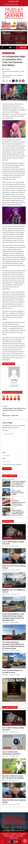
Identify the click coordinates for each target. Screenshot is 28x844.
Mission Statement (9, 836)
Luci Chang (5, 546)
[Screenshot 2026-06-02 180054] (14, 37)
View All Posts (14, 386)
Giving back (22, 834)
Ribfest (17, 112)
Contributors (5, 834)
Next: (10, 414)
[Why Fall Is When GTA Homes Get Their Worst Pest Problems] (14, 766)
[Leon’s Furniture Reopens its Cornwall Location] (14, 660)
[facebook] (9, 842)
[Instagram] (14, 842)
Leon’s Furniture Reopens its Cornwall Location (6, 492)
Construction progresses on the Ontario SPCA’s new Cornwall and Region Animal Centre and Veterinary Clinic (6, 483)
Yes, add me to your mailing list (12, 464)
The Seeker (7, 69)
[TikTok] (20, 842)
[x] (12, 842)
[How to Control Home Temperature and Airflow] (14, 742)
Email (4, 458)
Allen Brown (5, 650)
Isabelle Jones (6, 570)
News (13, 53)
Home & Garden (7, 747)
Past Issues (19, 836)
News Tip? (23, 47)
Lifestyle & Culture (7, 53)
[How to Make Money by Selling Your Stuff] (14, 532)
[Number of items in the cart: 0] (21, 4)
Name (4, 452)
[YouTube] (17, 842)
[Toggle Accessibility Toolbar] (25, 841)
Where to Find (13, 838)
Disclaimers (14, 834)
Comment (5, 430)
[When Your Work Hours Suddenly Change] (14, 556)
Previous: (14, 408)
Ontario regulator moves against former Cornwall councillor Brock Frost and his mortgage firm (6, 511)
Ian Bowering (6, 594)
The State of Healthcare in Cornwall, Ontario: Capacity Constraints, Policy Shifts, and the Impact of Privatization (6, 502)
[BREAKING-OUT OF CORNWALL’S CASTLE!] (14, 580)
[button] (2, 47)
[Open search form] (13, 47)
